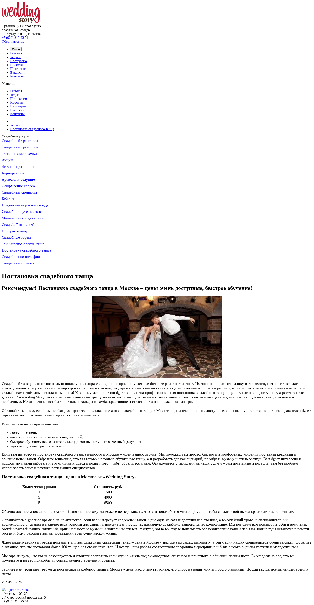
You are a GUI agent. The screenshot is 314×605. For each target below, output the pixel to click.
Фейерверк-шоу (15, 231)
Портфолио (18, 61)
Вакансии (17, 72)
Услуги (15, 57)
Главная (16, 53)
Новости (16, 65)
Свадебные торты (16, 237)
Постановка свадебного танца (32, 129)
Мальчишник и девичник (23, 218)
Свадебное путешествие (22, 211)
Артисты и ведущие (18, 179)
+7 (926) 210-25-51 (15, 37)
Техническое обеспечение (23, 244)
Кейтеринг (10, 199)
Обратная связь (13, 41)
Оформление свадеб (18, 186)
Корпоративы (13, 173)
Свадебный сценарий (19, 192)
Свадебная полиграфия (21, 257)
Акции (7, 160)
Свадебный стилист (18, 263)
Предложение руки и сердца (25, 205)
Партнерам (18, 68)
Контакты (17, 76)
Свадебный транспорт (20, 141)
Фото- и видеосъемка (19, 153)
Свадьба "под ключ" (18, 224)
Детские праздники (18, 166)
